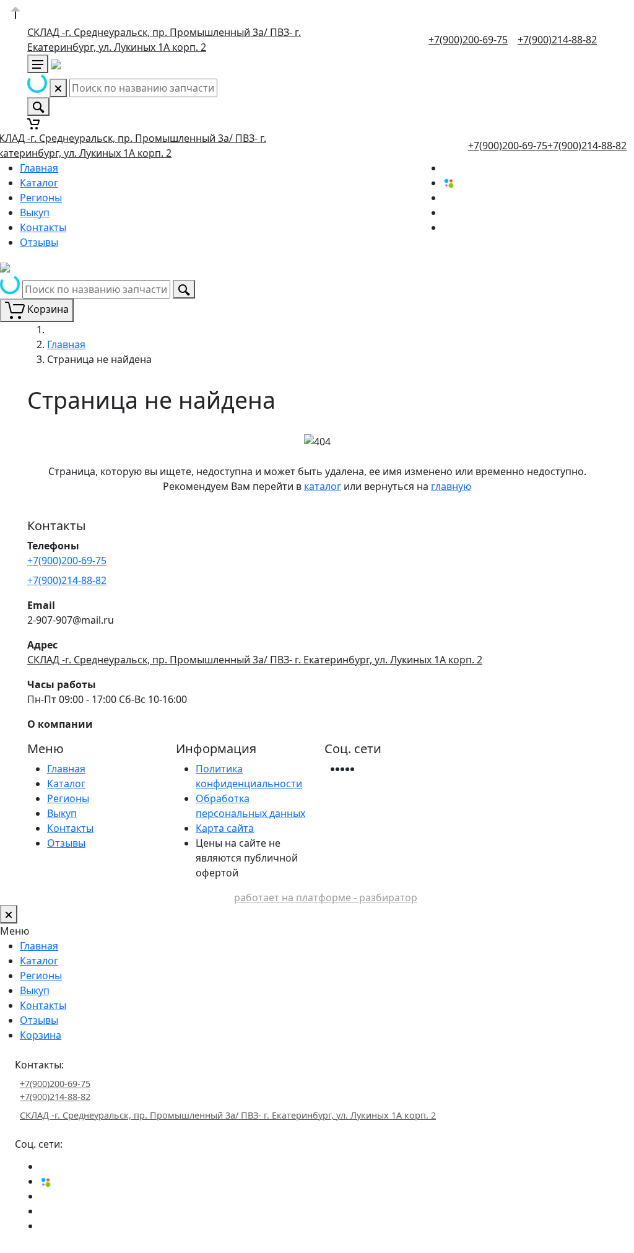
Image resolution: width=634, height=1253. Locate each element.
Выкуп (35, 212)
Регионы (41, 197)
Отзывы (39, 242)
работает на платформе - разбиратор (325, 897)
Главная (39, 168)
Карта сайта (225, 828)
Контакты (43, 227)
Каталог (39, 183)
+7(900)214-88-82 (557, 39)
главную (451, 486)
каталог (322, 486)
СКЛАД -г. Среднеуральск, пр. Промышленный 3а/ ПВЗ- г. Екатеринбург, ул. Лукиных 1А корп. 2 (254, 659)
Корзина (40, 1035)
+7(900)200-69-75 (468, 39)
